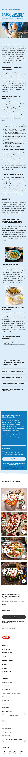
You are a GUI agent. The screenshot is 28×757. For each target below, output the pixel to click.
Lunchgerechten (6, 689)
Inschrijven (14, 459)
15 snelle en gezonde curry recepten (14, 344)
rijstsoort (17, 177)
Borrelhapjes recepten (7, 711)
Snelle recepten (5, 707)
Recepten (6, 649)
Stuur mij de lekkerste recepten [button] (14, 739)
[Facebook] (4, 752)
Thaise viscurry (11, 270)
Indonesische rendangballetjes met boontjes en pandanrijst (14, 318)
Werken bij (4, 724)
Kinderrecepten (5, 700)
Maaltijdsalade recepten (7, 704)
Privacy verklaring (6, 732)
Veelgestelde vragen (7, 728)
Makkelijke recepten (7, 682)
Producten (7, 653)
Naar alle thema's (14, 715)
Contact (6, 672)
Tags (4, 657)
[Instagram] (10, 752)
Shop (4, 668)
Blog (6, 9)
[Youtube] (21, 752)
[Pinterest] (15, 752)
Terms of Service (16, 468)
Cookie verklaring (6, 735)
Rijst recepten (5, 686)
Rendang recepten (6, 696)
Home (3, 9)
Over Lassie (8, 660)
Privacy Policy (8, 468)
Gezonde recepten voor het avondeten (11, 693)
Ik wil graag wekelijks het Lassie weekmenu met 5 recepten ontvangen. (14, 453)
